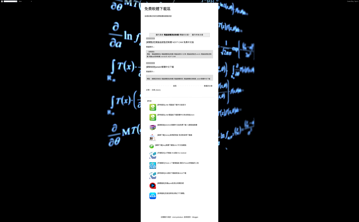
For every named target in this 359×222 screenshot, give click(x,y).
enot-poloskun (177, 217)
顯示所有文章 (197, 35)
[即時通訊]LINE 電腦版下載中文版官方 (171, 105)
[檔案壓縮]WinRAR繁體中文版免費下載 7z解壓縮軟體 (177, 125)
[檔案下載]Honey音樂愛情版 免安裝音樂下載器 (174, 135)
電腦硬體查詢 (156, 54)
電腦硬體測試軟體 (167, 54)
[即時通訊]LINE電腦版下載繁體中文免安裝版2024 (175, 115)
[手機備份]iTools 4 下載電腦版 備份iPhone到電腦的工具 (178, 163)
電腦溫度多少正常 (180, 54)
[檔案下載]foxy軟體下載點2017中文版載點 (170, 145)
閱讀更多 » (150, 47)
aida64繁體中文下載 (203, 79)
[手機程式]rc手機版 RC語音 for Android (171, 153)
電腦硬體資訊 (178, 79)
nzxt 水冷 (164, 56)
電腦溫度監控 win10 (193, 54)
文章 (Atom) (156, 90)
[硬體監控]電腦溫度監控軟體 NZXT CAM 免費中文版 (170, 42)
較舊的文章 (208, 86)
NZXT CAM (172, 56)
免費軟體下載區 (157, 9)
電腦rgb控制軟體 (154, 56)
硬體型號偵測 (156, 79)
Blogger (195, 217)
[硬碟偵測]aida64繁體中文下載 (160, 67)
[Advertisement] (181, 24)
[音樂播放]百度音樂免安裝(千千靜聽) (171, 193)
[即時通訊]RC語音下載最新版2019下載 (171, 173)
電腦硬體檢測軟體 (190, 79)
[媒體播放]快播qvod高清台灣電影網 (170, 183)
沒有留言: (151, 51)
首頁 (175, 86)
